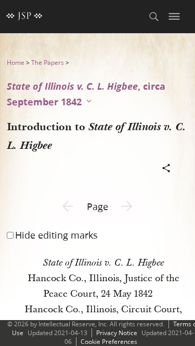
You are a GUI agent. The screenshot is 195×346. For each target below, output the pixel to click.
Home (15, 62)
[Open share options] (166, 169)
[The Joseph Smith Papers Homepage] (24, 16)
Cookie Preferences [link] (109, 341)
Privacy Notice (116, 332)
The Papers (47, 62)
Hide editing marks (56, 235)
